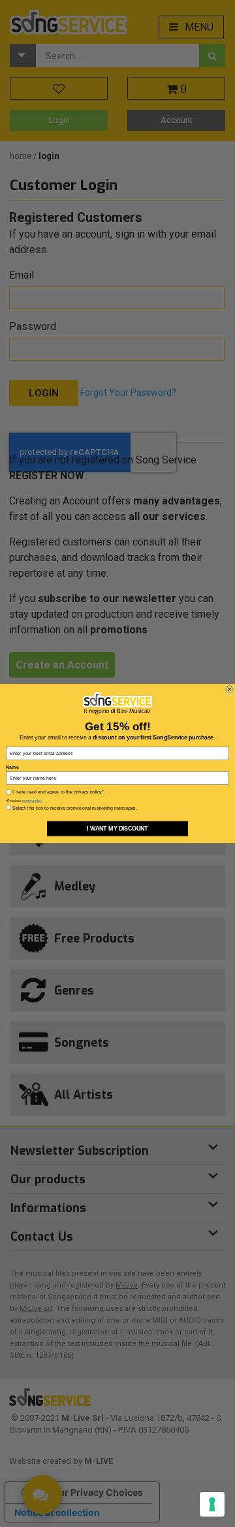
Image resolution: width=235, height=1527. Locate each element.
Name (12, 767)
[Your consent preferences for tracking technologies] (212, 1504)
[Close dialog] (230, 689)
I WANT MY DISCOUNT (117, 828)
